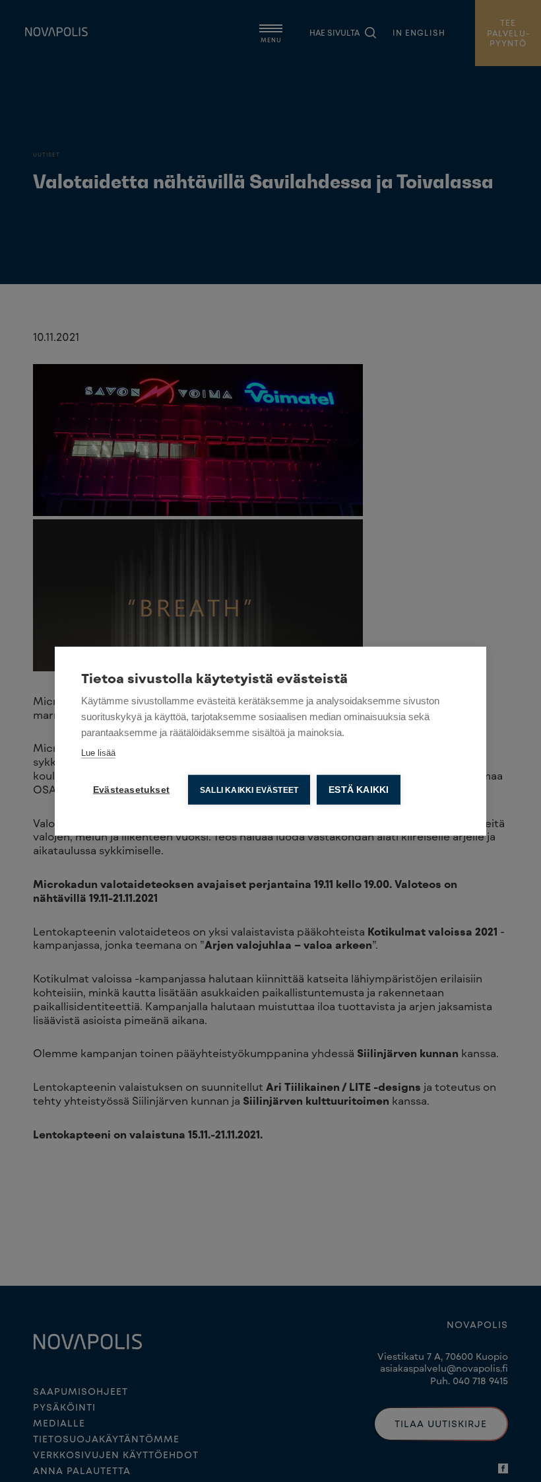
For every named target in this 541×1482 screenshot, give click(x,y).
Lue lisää (98, 752)
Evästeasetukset (131, 789)
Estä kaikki (359, 789)
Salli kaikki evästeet (249, 789)
